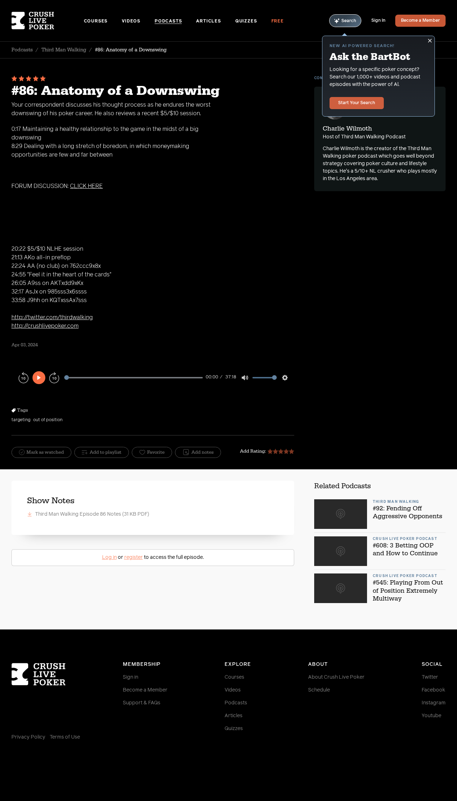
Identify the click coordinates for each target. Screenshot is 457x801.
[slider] (133, 377)
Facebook (433, 690)
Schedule (319, 690)
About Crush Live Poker (336, 677)
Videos (131, 21)
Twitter (430, 677)
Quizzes (246, 21)
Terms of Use (65, 737)
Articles (208, 21)
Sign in (130, 677)
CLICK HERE (86, 186)
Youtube (431, 715)
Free (277, 21)
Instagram (434, 702)
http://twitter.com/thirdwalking (52, 317)
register (133, 557)
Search (348, 21)
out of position (47, 420)
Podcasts (168, 21)
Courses (96, 21)
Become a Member (420, 21)
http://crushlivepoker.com (45, 326)
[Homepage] (47, 20)
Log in (109, 557)
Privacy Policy (28, 737)
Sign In (378, 21)
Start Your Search (356, 103)
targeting (20, 420)
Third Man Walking (63, 49)
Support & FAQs (141, 702)
